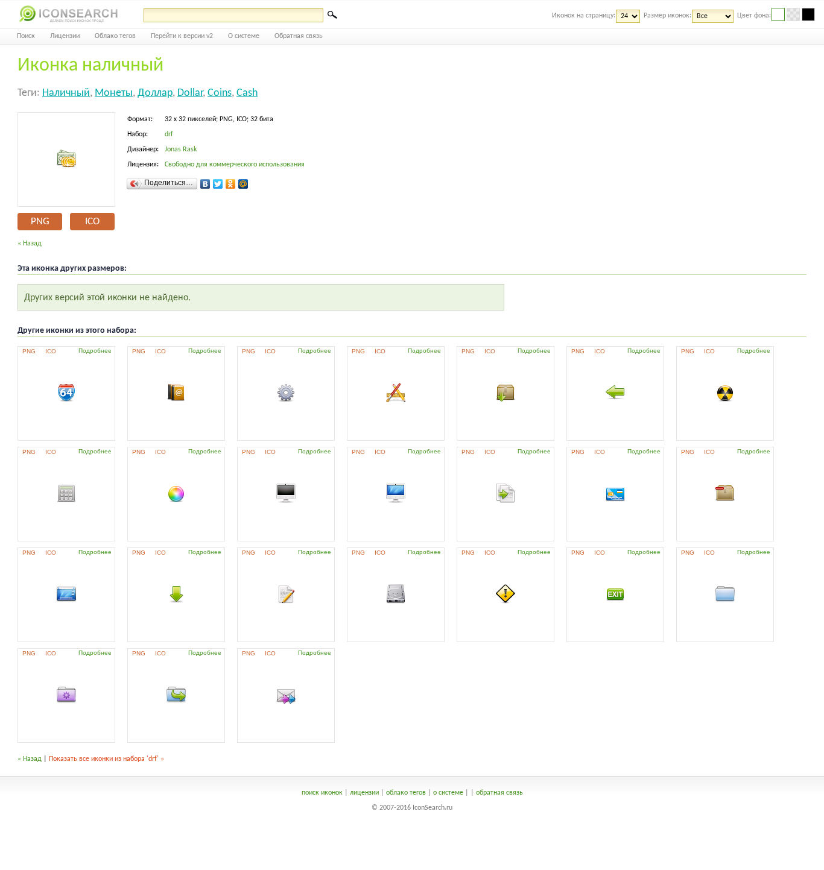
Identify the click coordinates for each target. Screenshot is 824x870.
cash (247, 93)
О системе (243, 36)
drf (169, 134)
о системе (448, 792)
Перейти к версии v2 (182, 36)
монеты (114, 93)
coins (220, 93)
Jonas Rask (181, 149)
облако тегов (406, 792)
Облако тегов (115, 36)
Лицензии (65, 36)
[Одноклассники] (230, 184)
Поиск (26, 36)
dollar (190, 93)
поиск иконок (322, 792)
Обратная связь (298, 36)
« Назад (29, 243)
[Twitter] (218, 184)
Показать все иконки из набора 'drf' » (106, 759)
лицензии (364, 792)
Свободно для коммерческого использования (235, 164)
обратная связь (499, 792)
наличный (66, 93)
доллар (155, 93)
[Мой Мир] (243, 184)
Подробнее (95, 350)
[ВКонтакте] (205, 184)
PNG (40, 221)
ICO (92, 221)
